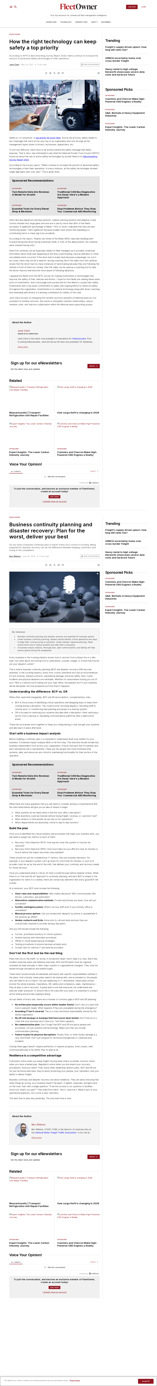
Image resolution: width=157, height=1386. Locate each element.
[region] (54, 486)
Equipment (106, 22)
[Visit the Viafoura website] (94, 492)
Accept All (145, 1381)
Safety (94, 22)
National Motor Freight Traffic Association (55, 1155)
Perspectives (81, 22)
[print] (98, 73)
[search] (15, 7)
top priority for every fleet (48, 138)
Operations (51, 22)
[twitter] (54, 73)
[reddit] (58, 73)
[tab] (16, 480)
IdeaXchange (14, 34)
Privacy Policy (75, 1380)
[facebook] (46, 73)
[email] (63, 73)
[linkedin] (50, 73)
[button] (11, 7)
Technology (66, 22)
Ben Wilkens (15, 565)
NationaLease (79, 347)
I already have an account (55, 510)
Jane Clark (14, 64)
